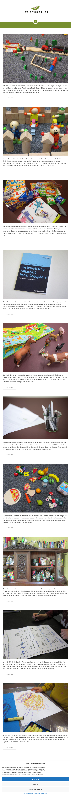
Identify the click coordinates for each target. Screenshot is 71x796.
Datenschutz (37, 793)
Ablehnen (35, 784)
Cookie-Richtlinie (28, 793)
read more (9, 98)
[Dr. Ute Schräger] (35, 10)
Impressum (44, 793)
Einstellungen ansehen (35, 789)
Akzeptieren (35, 779)
